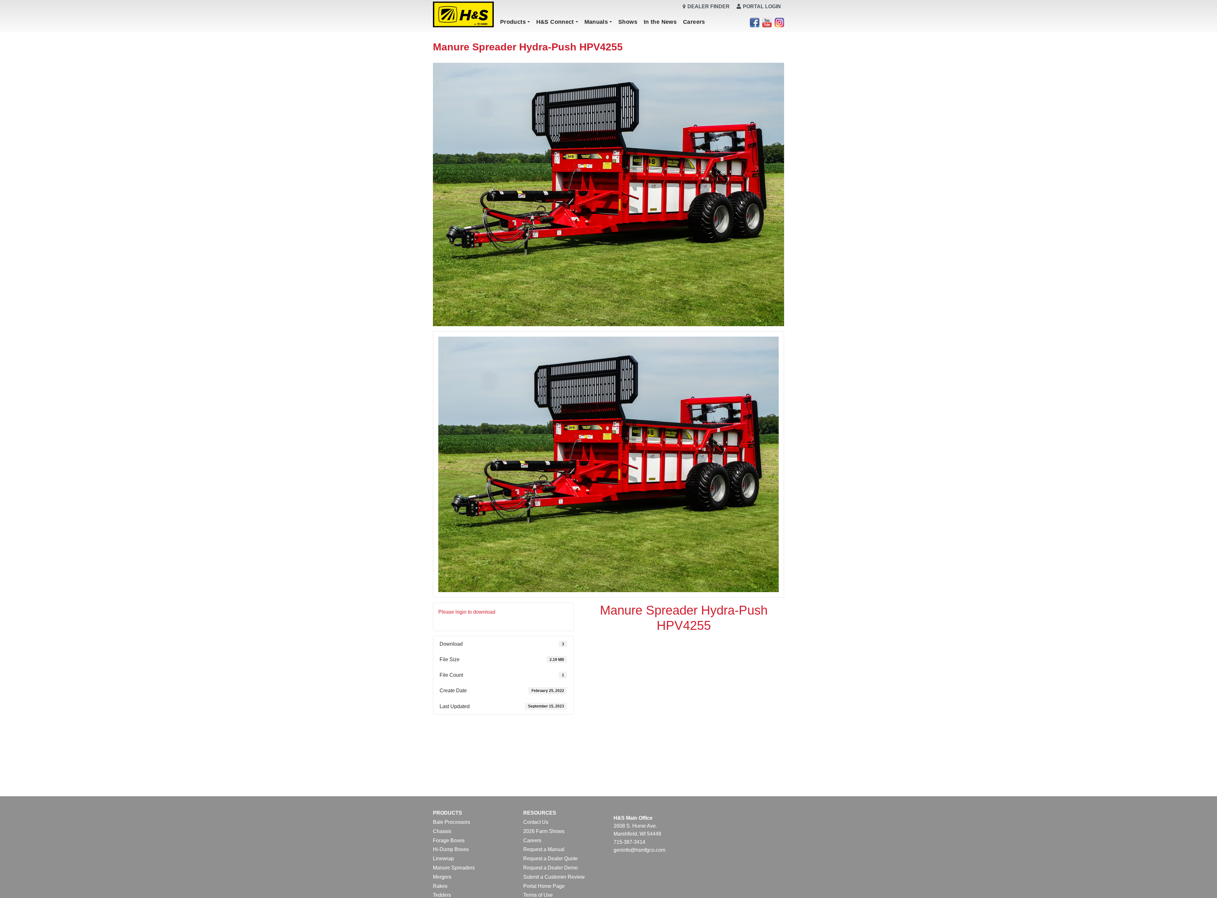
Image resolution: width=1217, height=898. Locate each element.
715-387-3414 (629, 842)
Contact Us (535, 822)
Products (513, 22)
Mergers (442, 877)
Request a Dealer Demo (550, 867)
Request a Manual (543, 849)
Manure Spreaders (454, 867)
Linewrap (443, 858)
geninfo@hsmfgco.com (639, 850)
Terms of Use (538, 895)
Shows (627, 22)
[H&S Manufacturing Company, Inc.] (463, 14)
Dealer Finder (708, 6)
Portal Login (762, 6)
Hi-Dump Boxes (451, 849)
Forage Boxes (449, 840)
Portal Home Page (544, 886)
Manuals (596, 22)
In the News (660, 22)
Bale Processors (451, 822)
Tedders (442, 895)
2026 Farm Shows (543, 831)
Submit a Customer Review (554, 877)
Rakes (440, 886)
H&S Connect (555, 22)
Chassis (442, 831)
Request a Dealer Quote (550, 858)
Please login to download (466, 612)
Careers (694, 22)
